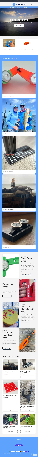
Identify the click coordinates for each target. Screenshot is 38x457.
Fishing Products (7, 133)
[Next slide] (21, 37)
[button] (2, 4)
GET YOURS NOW (19, 25)
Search (19, 441)
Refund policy (17, 453)
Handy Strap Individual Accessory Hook (27, 406)
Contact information (23, 453)
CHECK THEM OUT (25, 274)
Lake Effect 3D (7, 453)
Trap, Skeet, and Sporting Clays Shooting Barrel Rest (25, 372)
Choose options (27, 376)
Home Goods (6, 247)
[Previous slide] (17, 37)
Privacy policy (28, 453)
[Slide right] (21, 54)
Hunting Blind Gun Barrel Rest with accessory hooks (9, 372)
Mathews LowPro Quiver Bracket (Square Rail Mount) (9, 427)
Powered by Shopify (12, 453)
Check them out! (7, 296)
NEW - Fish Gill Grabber (8, 49)
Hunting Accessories (8, 209)
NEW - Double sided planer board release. (26, 49)
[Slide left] (17, 54)
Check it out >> (7, 348)
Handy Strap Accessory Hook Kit (26, 426)
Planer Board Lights (8, 96)
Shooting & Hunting (8, 171)
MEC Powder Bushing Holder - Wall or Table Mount (10, 396)
